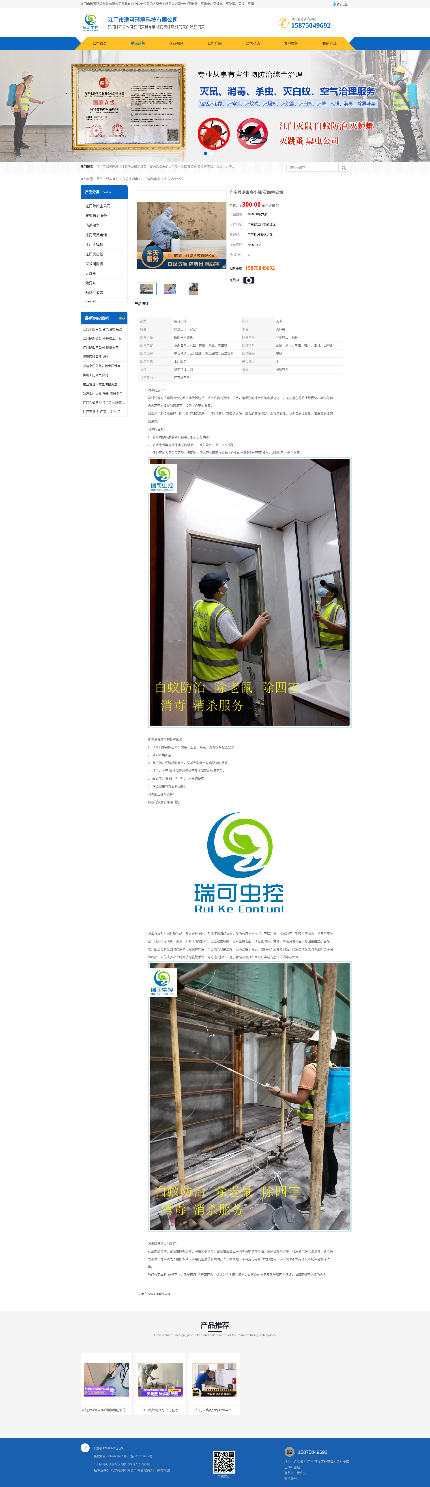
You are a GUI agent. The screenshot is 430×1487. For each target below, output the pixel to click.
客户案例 (291, 43)
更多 (122, 318)
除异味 (90, 283)
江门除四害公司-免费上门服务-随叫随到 (104, 338)
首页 (99, 179)
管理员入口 (148, 1470)
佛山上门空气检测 (95, 375)
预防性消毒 (130, 179)
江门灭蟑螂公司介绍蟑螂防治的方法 (160, 1410)
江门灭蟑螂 (94, 245)
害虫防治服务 (96, 216)
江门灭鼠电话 (96, 235)
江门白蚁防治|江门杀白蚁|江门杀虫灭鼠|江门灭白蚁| (104, 402)
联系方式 (329, 43)
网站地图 (163, 1470)
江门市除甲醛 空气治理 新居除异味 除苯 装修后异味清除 (104, 329)
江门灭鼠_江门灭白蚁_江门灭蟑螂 (104, 412)
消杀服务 (92, 225)
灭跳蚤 (90, 273)
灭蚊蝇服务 (94, 264)
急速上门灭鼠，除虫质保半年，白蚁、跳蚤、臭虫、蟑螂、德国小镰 (104, 366)
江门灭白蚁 (94, 254)
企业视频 (176, 43)
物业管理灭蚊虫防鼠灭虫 (100, 384)
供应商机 (138, 43)
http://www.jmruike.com (154, 1293)
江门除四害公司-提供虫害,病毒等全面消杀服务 (104, 347)
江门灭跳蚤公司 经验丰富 (106, 1410)
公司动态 (253, 43)
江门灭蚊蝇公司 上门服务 (214, 1410)
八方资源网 (118, 1470)
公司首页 (99, 43)
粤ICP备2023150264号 (138, 1456)
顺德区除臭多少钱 (95, 356)
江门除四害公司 (97, 206)
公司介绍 (214, 43)
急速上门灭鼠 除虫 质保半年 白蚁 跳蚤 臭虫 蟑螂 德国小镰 (104, 393)
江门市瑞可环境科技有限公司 (113, 1464)
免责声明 (133, 1470)
